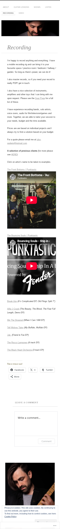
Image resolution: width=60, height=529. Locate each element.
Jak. (9, 335)
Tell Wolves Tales (15, 327)
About (6, 7)
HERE (14, 154)
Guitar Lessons (21, 7)
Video (21, 13)
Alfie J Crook (13, 309)
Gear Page (40, 98)
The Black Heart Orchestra (19, 350)
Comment (46, 441)
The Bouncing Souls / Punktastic (22, 235)
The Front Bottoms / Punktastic (21, 169)
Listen (48, 7)
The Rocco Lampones (17, 342)
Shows (37, 7)
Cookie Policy (10, 516)
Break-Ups (12, 301)
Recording (8, 13)
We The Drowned (15, 320)
